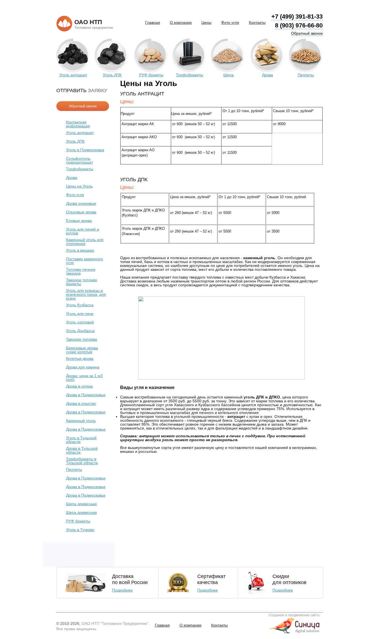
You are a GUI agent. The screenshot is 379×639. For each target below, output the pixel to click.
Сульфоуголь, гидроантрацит (79, 160)
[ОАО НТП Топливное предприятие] (64, 24)
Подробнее (122, 590)
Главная (152, 22)
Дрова (71, 177)
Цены (206, 22)
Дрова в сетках (79, 386)
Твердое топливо (81, 339)
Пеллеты (74, 469)
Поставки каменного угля (84, 261)
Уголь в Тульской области (81, 440)
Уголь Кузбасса (80, 305)
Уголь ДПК (75, 141)
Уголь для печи (80, 313)
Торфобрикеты (79, 169)
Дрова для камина (82, 367)
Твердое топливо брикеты (81, 282)
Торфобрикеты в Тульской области (82, 461)
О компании (181, 22)
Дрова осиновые (81, 203)
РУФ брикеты (78, 521)
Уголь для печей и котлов (82, 231)
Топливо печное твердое (80, 271)
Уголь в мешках (80, 250)
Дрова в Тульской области (82, 450)
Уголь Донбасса (80, 331)
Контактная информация (78, 124)
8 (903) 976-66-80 (299, 25)
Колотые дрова (80, 358)
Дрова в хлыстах (81, 403)
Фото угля (230, 22)
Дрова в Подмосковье (85, 395)
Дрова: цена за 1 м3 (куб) (84, 377)
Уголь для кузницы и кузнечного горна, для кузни (86, 294)
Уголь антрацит (80, 132)
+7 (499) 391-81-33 (297, 16)
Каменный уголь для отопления (84, 242)
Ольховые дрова (81, 212)
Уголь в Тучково (80, 529)
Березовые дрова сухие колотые (82, 350)
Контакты (257, 22)
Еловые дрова (79, 220)
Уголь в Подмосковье (85, 150)
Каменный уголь (81, 420)
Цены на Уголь (79, 186)
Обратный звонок (307, 33)
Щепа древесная (81, 504)
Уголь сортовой (80, 322)
